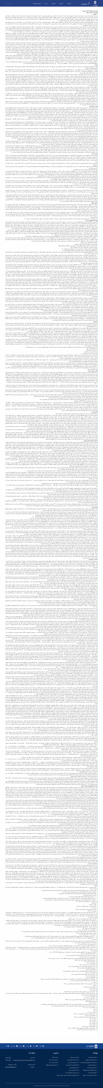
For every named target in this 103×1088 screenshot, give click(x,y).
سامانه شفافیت (54, 1057)
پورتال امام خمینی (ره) (74, 1057)
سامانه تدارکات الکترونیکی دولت (73, 1060)
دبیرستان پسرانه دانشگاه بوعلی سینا (72, 1073)
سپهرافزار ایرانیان (36, 1085)
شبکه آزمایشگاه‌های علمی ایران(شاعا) (90, 1070)
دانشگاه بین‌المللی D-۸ (92, 1073)
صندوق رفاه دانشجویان (92, 1065)
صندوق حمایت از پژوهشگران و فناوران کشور (89, 1062)
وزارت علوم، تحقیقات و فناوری (91, 1060)
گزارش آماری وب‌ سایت (53, 1062)
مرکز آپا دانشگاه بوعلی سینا (74, 1070)
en (6, 4)
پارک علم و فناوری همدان (74, 1067)
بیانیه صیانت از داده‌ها (53, 1060)
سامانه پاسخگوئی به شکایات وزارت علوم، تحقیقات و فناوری (68, 1075)
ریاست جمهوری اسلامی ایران (73, 1062)
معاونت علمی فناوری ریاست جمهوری (90, 1075)
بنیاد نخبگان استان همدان (92, 1067)
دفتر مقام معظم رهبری (92, 1057)
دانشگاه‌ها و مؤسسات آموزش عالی (72, 1065)
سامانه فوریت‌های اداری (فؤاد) (51, 1065)
